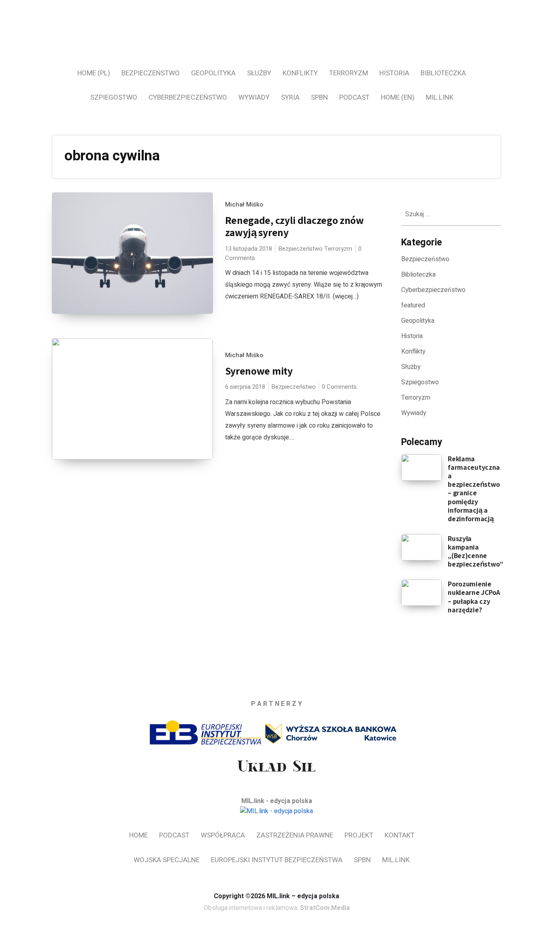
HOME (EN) (398, 97)
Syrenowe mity (259, 370)
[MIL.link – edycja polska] (276, 39)
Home (138, 835)
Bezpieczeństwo (150, 73)
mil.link (439, 97)
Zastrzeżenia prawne (294, 835)
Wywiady (254, 97)
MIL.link (396, 860)
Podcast (354, 97)
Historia (394, 73)
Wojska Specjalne (167, 860)
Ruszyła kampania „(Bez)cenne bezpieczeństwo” (475, 551)
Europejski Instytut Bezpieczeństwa (276, 860)
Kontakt (400, 835)
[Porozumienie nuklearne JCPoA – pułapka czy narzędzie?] (421, 592)
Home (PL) (93, 73)
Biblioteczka (443, 73)
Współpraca (223, 835)
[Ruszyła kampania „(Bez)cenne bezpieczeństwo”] (421, 547)
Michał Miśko (244, 204)
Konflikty (300, 73)
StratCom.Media (325, 908)
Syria (290, 97)
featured (413, 305)
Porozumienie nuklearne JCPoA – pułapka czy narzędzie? (474, 596)
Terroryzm (348, 73)
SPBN (319, 97)
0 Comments (339, 386)
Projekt (359, 835)
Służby (259, 73)
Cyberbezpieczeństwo (188, 97)
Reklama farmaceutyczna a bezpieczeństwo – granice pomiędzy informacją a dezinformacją (474, 488)
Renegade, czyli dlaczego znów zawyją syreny (294, 226)
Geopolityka (213, 73)
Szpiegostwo (113, 97)
